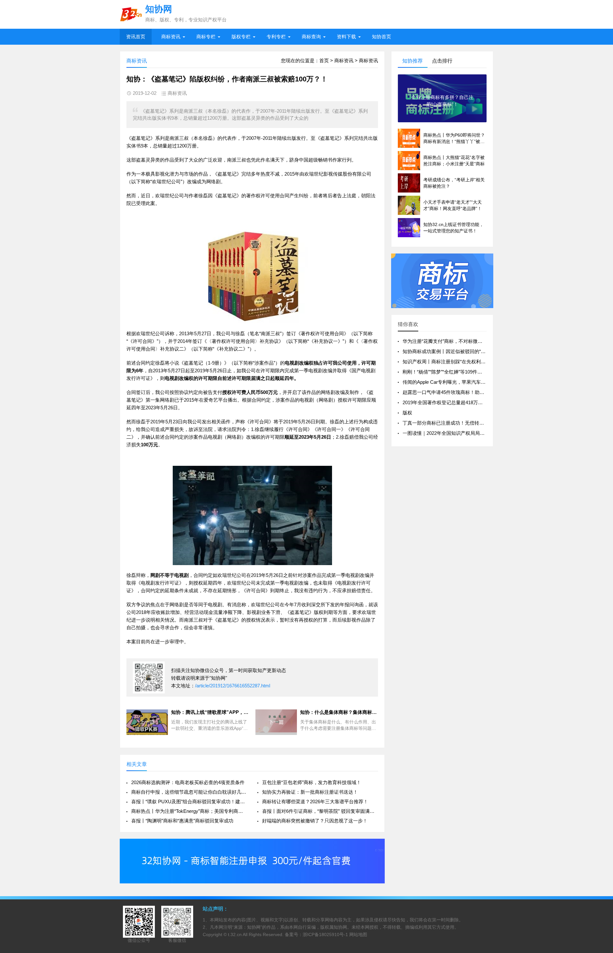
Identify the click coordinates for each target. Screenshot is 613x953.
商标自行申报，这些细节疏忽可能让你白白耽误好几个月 (189, 792)
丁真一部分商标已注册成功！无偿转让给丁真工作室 (458, 423)
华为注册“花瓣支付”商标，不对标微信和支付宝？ (454, 341)
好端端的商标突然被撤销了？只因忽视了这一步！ (314, 820)
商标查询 (311, 36)
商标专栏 (206, 36)
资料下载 (346, 36)
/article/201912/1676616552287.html (232, 685)
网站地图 (358, 934)
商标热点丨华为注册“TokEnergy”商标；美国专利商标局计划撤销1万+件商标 (189, 811)
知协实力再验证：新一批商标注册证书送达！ (310, 792)
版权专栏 (241, 36)
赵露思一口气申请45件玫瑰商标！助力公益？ (451, 392)
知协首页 (381, 36)
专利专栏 (276, 36)
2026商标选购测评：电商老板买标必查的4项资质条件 (188, 782)
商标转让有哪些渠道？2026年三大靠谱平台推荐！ (315, 801)
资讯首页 (135, 36)
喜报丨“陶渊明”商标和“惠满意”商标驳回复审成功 (182, 820)
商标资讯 (170, 36)
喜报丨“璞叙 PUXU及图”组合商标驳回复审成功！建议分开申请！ (189, 801)
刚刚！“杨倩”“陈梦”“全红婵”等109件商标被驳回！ (454, 371)
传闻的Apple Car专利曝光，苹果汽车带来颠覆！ (454, 382)
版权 (407, 412)
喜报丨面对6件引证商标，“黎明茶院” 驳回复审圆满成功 (320, 811)
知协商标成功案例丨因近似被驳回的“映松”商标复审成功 (462, 351)
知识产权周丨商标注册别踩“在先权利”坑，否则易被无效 (462, 361)
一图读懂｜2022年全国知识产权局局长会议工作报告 (458, 433)
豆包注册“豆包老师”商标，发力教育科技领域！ (311, 782)
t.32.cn (235, 934)
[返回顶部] (600, 851)
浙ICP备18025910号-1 (325, 934)
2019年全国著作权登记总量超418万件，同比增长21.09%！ (465, 402)
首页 (324, 60)
